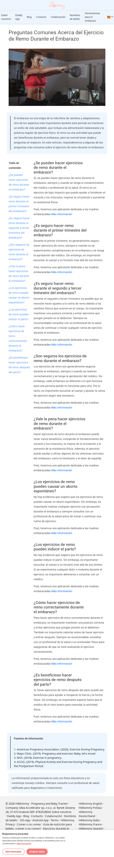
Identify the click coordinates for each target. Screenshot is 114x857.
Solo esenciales (13, 851)
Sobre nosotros (6, 17)
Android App (40, 820)
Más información (61, 214)
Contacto (41, 17)
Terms (55, 820)
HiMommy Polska (90, 808)
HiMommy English (90, 803)
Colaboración (58, 17)
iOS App (25, 820)
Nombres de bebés (75, 17)
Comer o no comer (29, 824)
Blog (29, 17)
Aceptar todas (37, 851)
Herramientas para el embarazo (92, 17)
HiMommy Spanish (91, 828)
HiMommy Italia (89, 820)
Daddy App (18, 17)
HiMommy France (90, 824)
